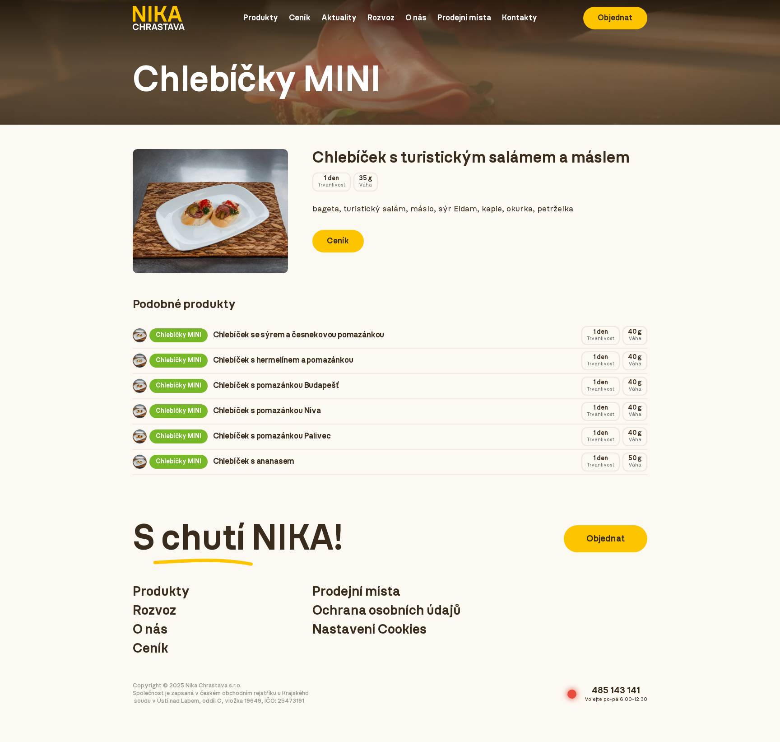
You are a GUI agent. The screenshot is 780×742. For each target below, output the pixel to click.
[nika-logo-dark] (159, 18)
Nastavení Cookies (369, 629)
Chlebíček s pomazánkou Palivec (272, 436)
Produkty (161, 591)
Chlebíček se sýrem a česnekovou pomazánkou (298, 335)
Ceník (150, 648)
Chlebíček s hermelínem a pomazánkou (283, 360)
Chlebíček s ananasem (253, 461)
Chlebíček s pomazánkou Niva (267, 411)
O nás (150, 629)
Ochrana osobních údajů (386, 610)
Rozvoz (154, 610)
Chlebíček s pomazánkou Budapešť (276, 386)
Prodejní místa (356, 591)
